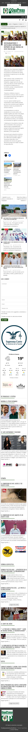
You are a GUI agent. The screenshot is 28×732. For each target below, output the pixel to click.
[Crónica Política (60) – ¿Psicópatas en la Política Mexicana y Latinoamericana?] (3, 577)
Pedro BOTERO (17, 245)
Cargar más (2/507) (14, 703)
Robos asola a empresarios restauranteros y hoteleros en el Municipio (17, 171)
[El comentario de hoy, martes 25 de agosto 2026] (13, 527)
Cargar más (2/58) (14, 604)
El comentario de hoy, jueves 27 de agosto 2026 (11, 484)
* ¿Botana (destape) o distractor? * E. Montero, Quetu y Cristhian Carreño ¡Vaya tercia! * (13, 267)
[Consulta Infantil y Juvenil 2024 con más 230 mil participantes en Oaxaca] (3, 674)
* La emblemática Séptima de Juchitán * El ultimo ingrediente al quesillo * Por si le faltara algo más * (14, 646)
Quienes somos (7, 2)
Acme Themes (14, 729)
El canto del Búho (6, 624)
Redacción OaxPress (19, 221)
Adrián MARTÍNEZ (20, 51)
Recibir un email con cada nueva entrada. (12, 316)
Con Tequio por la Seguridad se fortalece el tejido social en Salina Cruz (13, 218)
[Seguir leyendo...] (5, 511)
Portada (6, 229)
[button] (22, 16)
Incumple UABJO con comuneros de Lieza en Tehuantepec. (13, 242)
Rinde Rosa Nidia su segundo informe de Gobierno (22, 198)
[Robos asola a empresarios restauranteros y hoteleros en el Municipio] (17, 165)
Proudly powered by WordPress (8, 728)
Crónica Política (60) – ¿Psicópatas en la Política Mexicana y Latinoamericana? (14, 570)
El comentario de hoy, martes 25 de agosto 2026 (12, 516)
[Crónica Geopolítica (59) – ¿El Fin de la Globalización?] (3, 595)
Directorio (19, 2)
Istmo (2, 31)
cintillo (9, 53)
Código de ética (14, 2)
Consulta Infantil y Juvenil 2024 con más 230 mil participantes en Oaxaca (14, 667)
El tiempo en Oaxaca (14, 377)
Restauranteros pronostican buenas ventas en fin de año (8, 185)
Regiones (6, 205)
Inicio (3, 2)
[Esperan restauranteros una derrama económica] (8, 165)
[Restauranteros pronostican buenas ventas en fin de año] (8, 179)
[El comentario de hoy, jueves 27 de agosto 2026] (13, 496)
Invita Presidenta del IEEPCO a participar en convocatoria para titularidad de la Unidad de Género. (13, 686)
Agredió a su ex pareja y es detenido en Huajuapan (7, 198)
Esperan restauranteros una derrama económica (7, 170)
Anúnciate (24, 2)
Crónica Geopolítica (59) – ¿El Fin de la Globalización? (13, 588)
